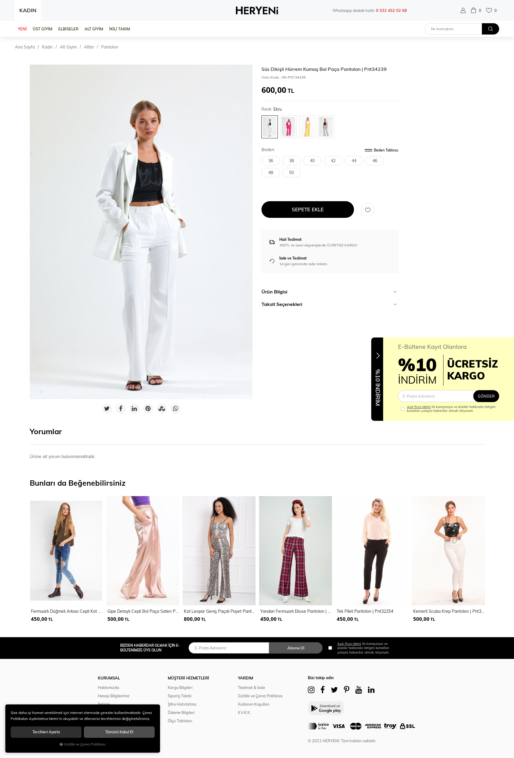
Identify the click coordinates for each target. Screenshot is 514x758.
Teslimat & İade (251, 687)
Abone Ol (295, 648)
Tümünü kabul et (119, 732)
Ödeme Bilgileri (181, 712)
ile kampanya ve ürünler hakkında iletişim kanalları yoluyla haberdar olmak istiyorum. (451, 409)
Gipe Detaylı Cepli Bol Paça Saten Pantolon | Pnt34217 (143, 611)
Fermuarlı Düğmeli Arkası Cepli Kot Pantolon (67, 611)
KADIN (28, 10)
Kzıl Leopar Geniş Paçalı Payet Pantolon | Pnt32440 (220, 611)
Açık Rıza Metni (419, 407)
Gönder (486, 396)
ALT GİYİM (93, 28)
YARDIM (245, 678)
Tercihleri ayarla (46, 732)
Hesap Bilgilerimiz (114, 695)
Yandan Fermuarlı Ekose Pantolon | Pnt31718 (296, 611)
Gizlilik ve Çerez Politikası (260, 695)
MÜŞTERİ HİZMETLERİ (188, 678)
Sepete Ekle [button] (308, 209)
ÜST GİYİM (42, 28)
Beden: (268, 149)
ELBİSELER (68, 28)
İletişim (104, 704)
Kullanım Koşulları (253, 704)
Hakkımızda (108, 687)
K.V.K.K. (244, 712)
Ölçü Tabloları (180, 720)
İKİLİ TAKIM (119, 28)
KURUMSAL (109, 678)
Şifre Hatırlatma (182, 704)
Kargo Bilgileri (180, 687)
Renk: (271, 109)
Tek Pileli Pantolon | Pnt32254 (365, 611)
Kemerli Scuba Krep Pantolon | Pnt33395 (449, 611)
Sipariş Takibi (180, 695)
